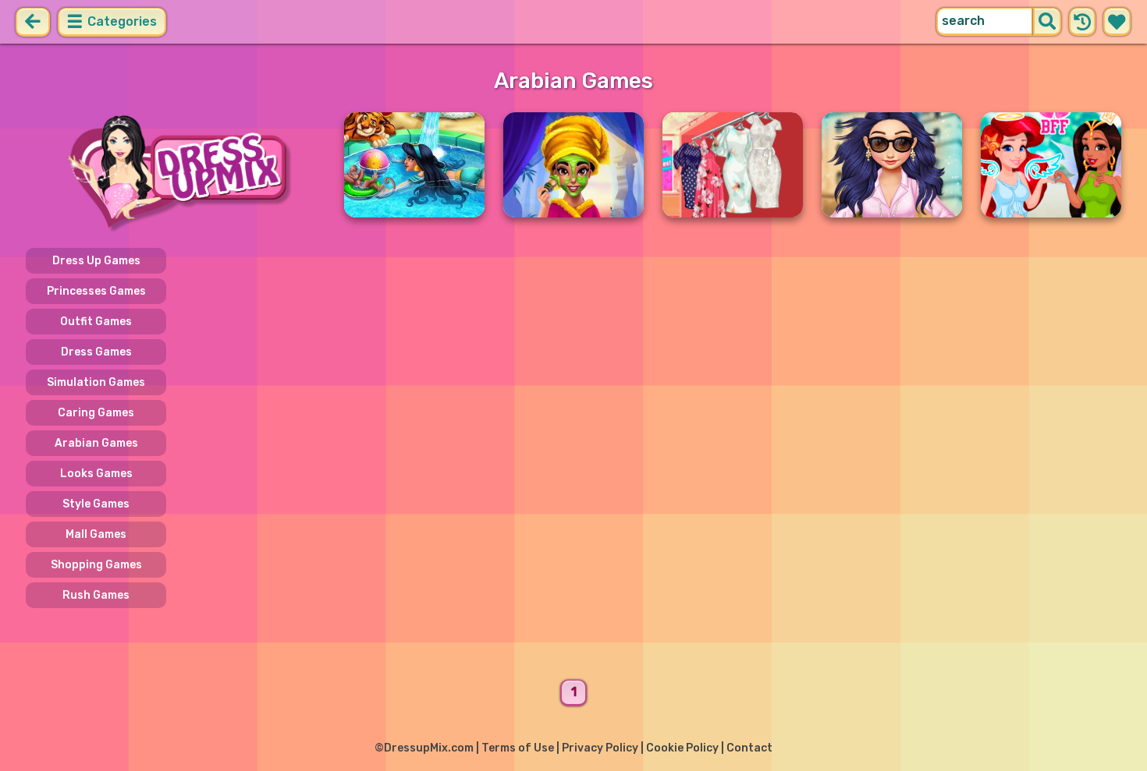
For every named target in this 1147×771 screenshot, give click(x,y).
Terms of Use (517, 748)
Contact (749, 748)
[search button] (1047, 22)
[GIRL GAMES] (175, 172)
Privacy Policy (600, 748)
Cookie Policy (682, 748)
